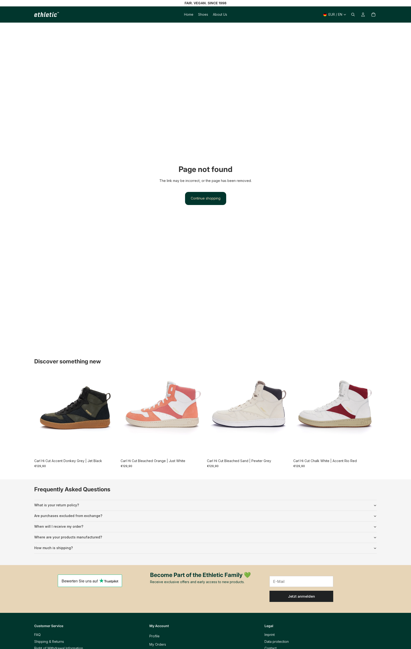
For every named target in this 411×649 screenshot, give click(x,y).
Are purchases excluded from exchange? (68, 516)
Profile (154, 636)
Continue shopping (205, 198)
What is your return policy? (56, 505)
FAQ (37, 635)
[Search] (353, 14)
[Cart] (373, 14)
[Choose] (110, 449)
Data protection (276, 641)
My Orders (157, 644)
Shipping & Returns (49, 641)
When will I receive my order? (58, 526)
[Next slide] (110, 414)
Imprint (269, 635)
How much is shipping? (53, 548)
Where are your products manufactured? (68, 537)
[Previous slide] (41, 414)
